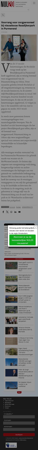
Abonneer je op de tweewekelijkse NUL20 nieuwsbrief (22, 239)
